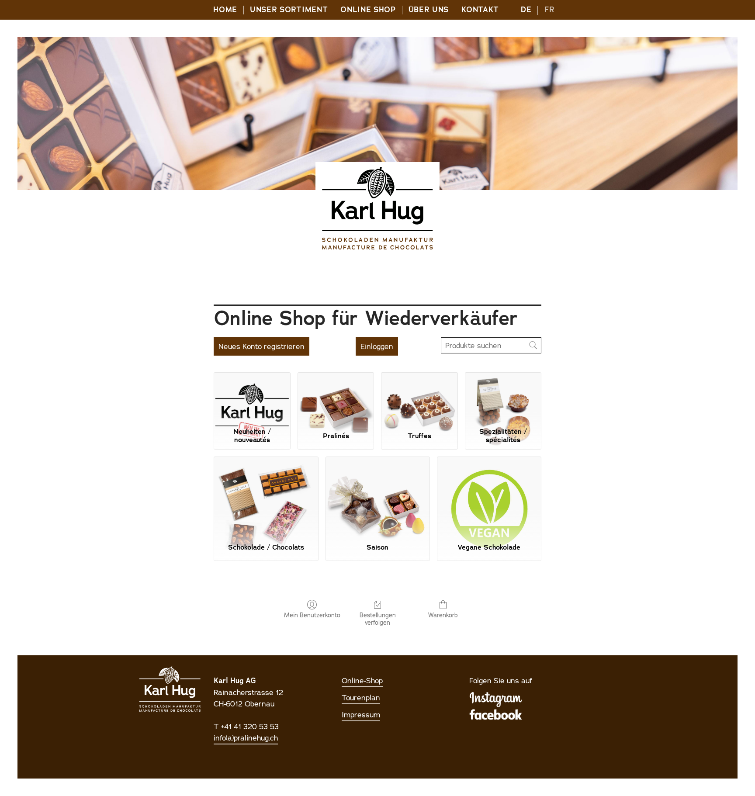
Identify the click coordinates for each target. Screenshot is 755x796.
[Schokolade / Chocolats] (266, 496)
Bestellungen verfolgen (378, 618)
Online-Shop (362, 680)
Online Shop (367, 10)
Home (225, 10)
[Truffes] (419, 398)
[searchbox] (491, 345)
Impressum (361, 715)
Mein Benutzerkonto (312, 615)
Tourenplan (361, 698)
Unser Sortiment (289, 10)
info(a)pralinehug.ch (246, 738)
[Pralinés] (336, 398)
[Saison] (378, 496)
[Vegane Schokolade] (489, 496)
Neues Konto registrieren (261, 346)
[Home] (377, 208)
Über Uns (429, 10)
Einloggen (376, 346)
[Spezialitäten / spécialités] (503, 398)
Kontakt (480, 10)
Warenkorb (443, 615)
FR (549, 10)
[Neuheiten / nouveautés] (252, 398)
